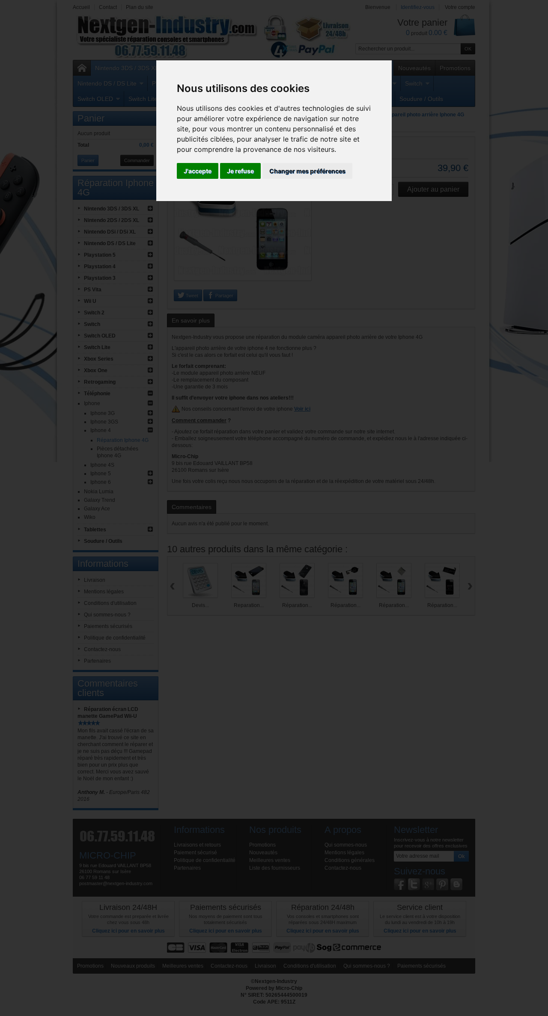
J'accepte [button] (197, 171)
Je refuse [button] (240, 171)
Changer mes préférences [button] (307, 171)
